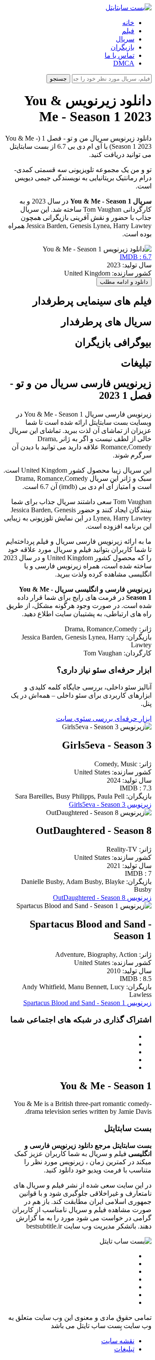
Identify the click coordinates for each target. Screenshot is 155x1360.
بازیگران (122, 47)
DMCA (123, 63)
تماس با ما (119, 55)
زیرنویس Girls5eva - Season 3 (110, 804)
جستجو (58, 78)
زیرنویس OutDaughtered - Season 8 (102, 897)
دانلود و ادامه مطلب (124, 282)
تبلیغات (124, 1349)
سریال (125, 39)
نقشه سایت (117, 1340)
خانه (128, 22)
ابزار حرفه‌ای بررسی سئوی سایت (104, 718)
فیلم (128, 30)
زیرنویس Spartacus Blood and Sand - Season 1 (87, 1002)
